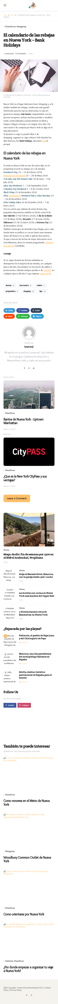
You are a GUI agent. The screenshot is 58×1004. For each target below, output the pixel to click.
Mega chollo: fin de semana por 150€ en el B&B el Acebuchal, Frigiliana (28, 556)
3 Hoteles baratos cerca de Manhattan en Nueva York (33, 613)
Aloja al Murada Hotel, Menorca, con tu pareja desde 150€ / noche (36, 576)
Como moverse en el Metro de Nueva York (27, 802)
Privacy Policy (16, 990)
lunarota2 (10, 53)
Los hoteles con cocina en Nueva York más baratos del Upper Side (36, 594)
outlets (40, 285)
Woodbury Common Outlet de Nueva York (27, 859)
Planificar (10, 26)
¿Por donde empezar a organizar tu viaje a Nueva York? (28, 969)
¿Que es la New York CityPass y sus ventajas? (25, 478)
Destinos (9, 961)
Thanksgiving (15, 195)
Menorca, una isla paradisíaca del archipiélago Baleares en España (35, 656)
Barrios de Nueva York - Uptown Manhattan (24, 421)
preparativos (12, 291)
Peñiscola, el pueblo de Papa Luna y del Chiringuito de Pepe (36, 637)
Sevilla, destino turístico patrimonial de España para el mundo (35, 675)
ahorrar (10, 285)
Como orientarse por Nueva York (24, 914)
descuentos (25, 285)
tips (42, 291)
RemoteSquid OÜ (35, 987)
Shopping (21, 26)
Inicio (5, 15)
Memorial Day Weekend (14, 175)
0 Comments (20, 53)
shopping (29, 291)
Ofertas (6, 550)
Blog (12, 15)
